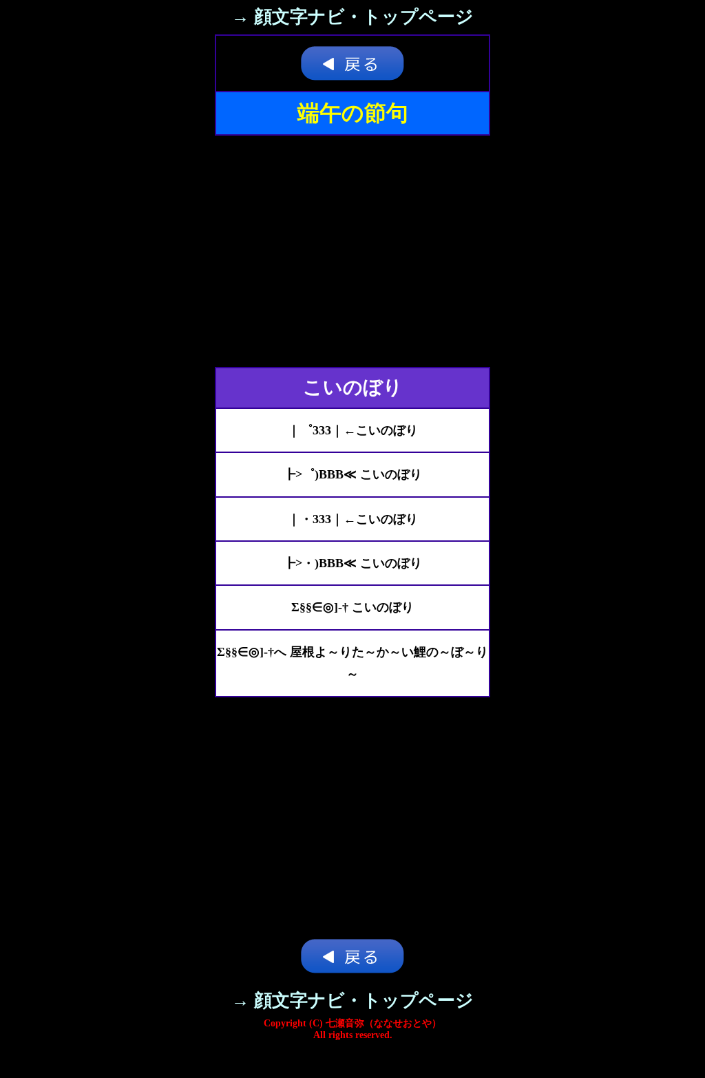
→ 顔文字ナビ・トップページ (352, 17)
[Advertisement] (352, 251)
